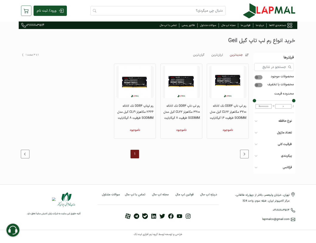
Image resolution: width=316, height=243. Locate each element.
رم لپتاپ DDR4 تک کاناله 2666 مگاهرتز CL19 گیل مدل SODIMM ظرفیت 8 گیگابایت (135, 112)
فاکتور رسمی (188, 25)
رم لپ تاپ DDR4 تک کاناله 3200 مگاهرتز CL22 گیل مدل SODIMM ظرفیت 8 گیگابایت (181, 112)
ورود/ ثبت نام (46, 10)
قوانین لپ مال (184, 194)
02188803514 (35, 25)
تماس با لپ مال (168, 25)
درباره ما (260, 25)
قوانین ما (245, 25)
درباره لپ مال (208, 194)
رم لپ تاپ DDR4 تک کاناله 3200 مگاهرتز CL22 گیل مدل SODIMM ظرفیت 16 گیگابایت (228, 112)
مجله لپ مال (228, 25)
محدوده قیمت (284, 94)
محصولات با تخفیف (280, 84)
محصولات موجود (282, 76)
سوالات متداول (208, 25)
